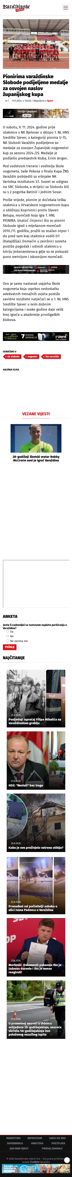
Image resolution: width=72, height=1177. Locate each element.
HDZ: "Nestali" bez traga (26, 785)
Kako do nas (57, 1138)
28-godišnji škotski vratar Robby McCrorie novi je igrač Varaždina (36, 458)
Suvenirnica (15, 1143)
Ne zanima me (18, 641)
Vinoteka (37, 1143)
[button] (6, 443)
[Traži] (40, 7)
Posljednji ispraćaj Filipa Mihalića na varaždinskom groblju (35, 721)
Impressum (34, 1138)
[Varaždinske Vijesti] (16, 6)
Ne (11, 636)
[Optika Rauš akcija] (36, 113)
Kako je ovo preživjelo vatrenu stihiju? (36, 848)
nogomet (32, 356)
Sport (50, 100)
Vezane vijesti (36, 413)
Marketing (13, 1138)
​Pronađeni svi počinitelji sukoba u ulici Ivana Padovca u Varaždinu (33, 908)
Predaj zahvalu (52, 1148)
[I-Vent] (36, 336)
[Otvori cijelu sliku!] (36, 43)
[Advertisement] (36, 511)
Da (11, 631)
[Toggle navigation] (65, 7)
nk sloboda (13, 356)
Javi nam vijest (19, 1148)
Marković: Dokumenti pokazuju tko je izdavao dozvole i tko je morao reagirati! (35, 968)
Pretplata (58, 1143)
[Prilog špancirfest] (36, 1168)
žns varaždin (52, 356)
